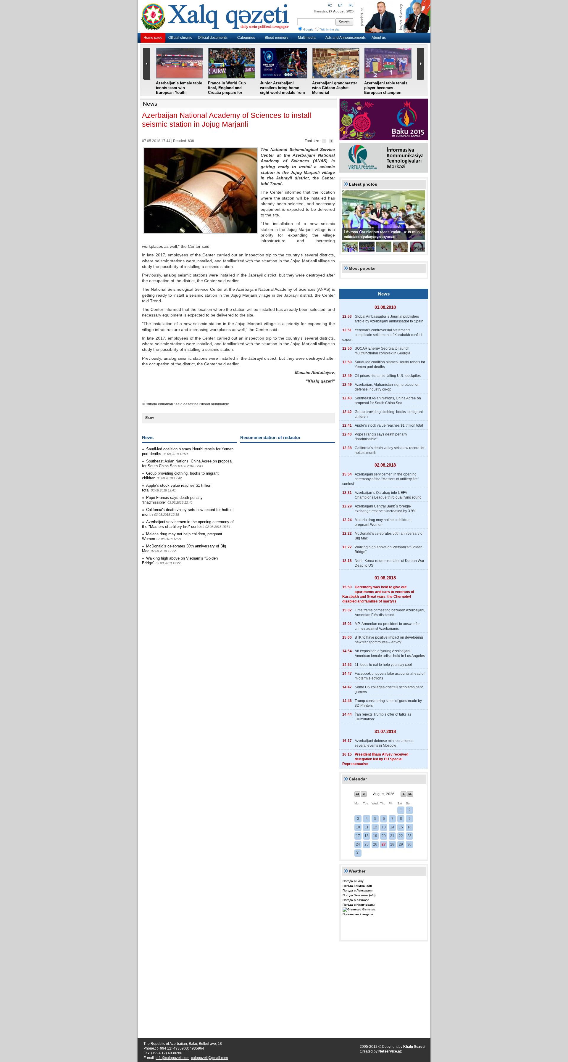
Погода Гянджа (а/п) (357, 885)
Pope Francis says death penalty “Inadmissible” (381, 436)
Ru (351, 5)
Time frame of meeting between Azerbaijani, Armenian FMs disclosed (390, 612)
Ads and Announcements (345, 38)
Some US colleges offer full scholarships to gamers (389, 689)
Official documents (212, 38)
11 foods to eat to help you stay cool (383, 665)
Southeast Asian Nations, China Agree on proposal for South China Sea (388, 400)
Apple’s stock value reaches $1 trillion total (389, 425)
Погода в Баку (353, 881)
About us (379, 38)
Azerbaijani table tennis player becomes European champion (385, 88)
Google (308, 29)
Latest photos (363, 184)
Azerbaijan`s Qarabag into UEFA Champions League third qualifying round (388, 495)
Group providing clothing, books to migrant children (389, 414)
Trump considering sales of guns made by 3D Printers (388, 703)
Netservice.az (390, 1051)
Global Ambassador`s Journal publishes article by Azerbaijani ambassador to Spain (389, 318)
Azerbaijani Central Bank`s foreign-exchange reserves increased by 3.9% (385, 508)
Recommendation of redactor (270, 437)
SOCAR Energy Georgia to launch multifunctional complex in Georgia (382, 350)
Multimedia (307, 38)
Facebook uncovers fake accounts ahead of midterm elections (390, 675)
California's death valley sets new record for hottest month (390, 450)
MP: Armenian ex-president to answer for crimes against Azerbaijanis (387, 626)
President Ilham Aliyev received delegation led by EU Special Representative (375, 759)
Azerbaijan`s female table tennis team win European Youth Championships (179, 90)
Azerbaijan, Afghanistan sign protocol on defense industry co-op (387, 387)
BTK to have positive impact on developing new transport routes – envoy (389, 639)
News (150, 104)
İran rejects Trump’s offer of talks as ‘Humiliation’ (383, 716)
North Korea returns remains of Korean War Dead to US (389, 563)
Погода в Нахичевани (359, 904)
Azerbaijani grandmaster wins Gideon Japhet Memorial (334, 88)
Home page (152, 38)
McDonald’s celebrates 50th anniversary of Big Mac (389, 535)
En (340, 5)
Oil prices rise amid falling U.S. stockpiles (388, 376)
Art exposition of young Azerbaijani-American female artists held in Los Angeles (390, 653)
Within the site (330, 29)
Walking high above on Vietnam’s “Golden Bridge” (388, 549)
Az (330, 5)
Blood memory (276, 38)
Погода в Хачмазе (356, 900)
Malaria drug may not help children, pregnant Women (383, 522)
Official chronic (180, 38)
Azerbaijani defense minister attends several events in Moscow (384, 743)
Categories (246, 38)
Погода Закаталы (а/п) (359, 895)
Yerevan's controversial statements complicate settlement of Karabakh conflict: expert (382, 335)
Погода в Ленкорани (357, 890)
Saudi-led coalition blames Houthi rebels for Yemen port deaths (390, 364)
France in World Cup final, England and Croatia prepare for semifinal (227, 90)
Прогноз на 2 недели (358, 914)
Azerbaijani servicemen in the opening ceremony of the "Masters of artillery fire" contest (188, 524)
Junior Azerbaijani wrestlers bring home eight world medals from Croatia (282, 90)
